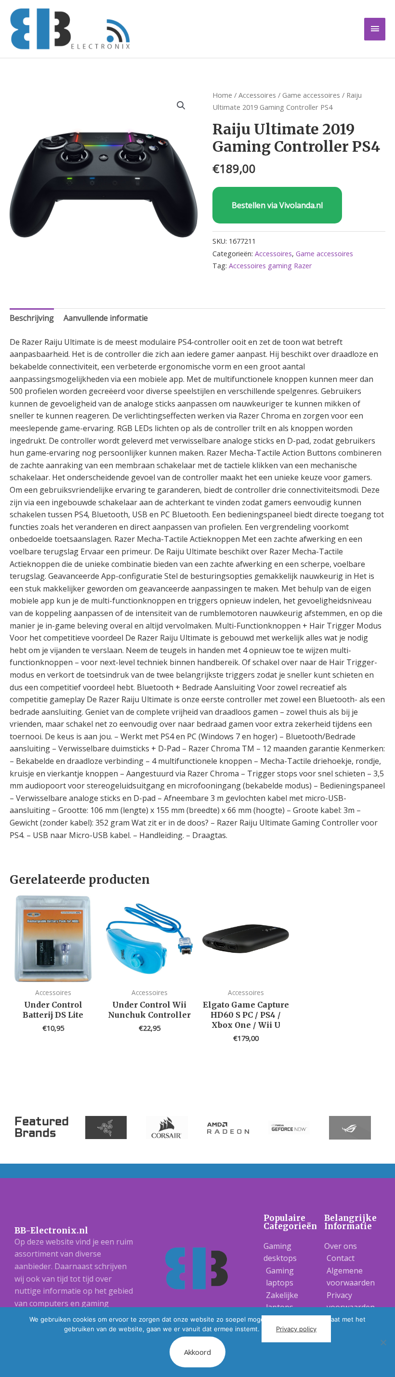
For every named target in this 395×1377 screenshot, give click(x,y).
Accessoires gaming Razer (270, 265)
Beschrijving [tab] (32, 318)
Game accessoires (311, 95)
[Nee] (383, 1342)
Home (222, 95)
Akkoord (197, 1352)
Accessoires (257, 95)
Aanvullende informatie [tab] (106, 318)
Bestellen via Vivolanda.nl (277, 205)
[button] (181, 105)
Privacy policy (296, 1329)
